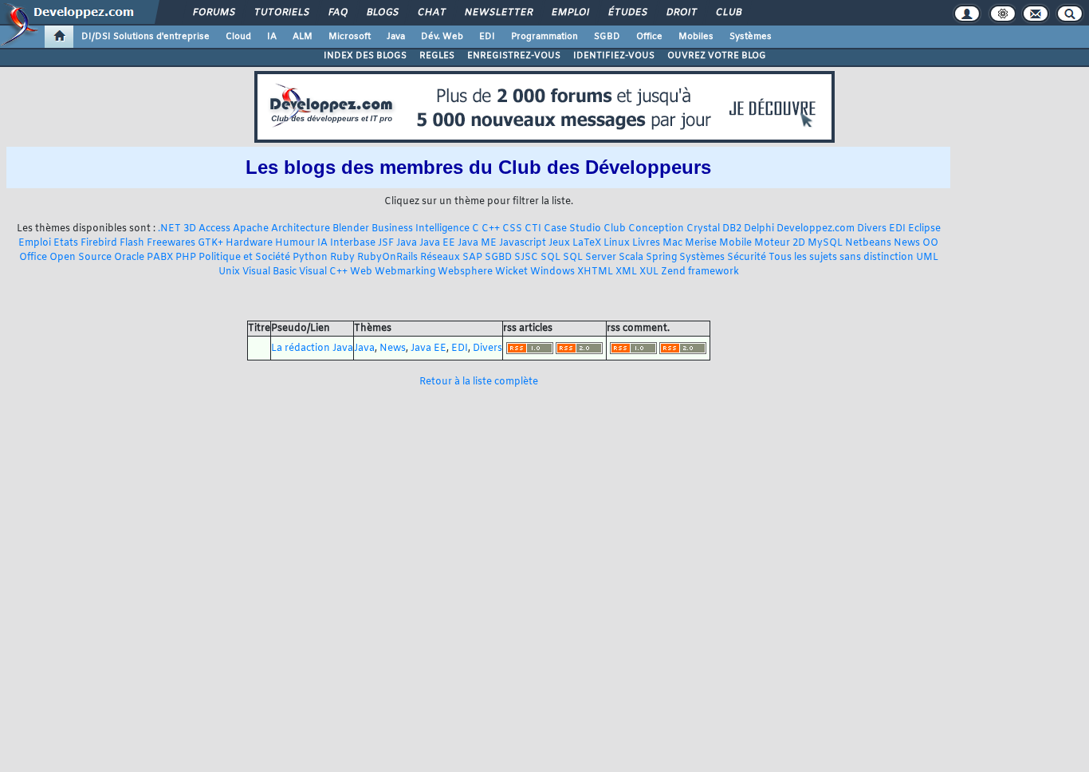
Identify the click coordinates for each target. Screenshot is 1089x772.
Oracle (129, 257)
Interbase (352, 243)
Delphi (759, 229)
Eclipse (924, 229)
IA (272, 36)
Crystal (703, 229)
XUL (649, 272)
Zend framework (700, 272)
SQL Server (589, 257)
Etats (65, 243)
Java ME (477, 243)
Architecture (300, 229)
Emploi (569, 12)
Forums (213, 12)
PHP (185, 257)
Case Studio (572, 229)
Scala (631, 257)
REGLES (436, 55)
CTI (533, 229)
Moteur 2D (779, 243)
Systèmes (750, 36)
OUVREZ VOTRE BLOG (716, 55)
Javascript (522, 243)
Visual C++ (323, 272)
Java (396, 36)
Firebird (99, 243)
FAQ (337, 12)
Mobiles (696, 36)
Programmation (544, 36)
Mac (672, 243)
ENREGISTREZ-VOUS (513, 55)
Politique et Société (244, 257)
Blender (350, 229)
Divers (872, 229)
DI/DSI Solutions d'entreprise (145, 36)
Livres (646, 243)
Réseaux (440, 257)
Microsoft (349, 36)
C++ (491, 229)
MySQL (825, 243)
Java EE (437, 243)
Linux (616, 243)
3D (189, 229)
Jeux (559, 243)
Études (627, 12)
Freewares (171, 243)
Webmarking (405, 272)
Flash (132, 243)
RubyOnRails (387, 257)
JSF (386, 243)
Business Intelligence (421, 229)
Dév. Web (442, 36)
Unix (229, 272)
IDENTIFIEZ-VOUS (614, 55)
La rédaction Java (312, 348)
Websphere (465, 272)
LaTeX (586, 243)
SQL (550, 257)
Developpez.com (815, 229)
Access (214, 229)
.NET (169, 229)
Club (728, 12)
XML (626, 272)
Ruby (342, 257)
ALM (303, 36)
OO (930, 243)
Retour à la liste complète (478, 382)
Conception (656, 229)
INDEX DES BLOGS (365, 55)
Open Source (80, 257)
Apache (251, 229)
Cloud (238, 36)
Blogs (381, 12)
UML (927, 257)
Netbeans (868, 243)
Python (310, 257)
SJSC (526, 257)
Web (361, 272)
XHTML (595, 272)
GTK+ (210, 243)
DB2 (731, 229)
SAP (472, 257)
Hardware (249, 243)
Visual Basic (269, 272)
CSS (512, 229)
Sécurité (746, 257)
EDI (487, 36)
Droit (681, 12)
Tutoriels (281, 12)
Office (649, 36)
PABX (160, 257)
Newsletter (497, 12)
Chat (430, 12)
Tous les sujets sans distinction (841, 257)
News (907, 243)
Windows (552, 272)
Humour (295, 243)
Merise (701, 243)
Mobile (735, 243)
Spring (661, 257)
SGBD (607, 36)
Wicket (511, 272)
